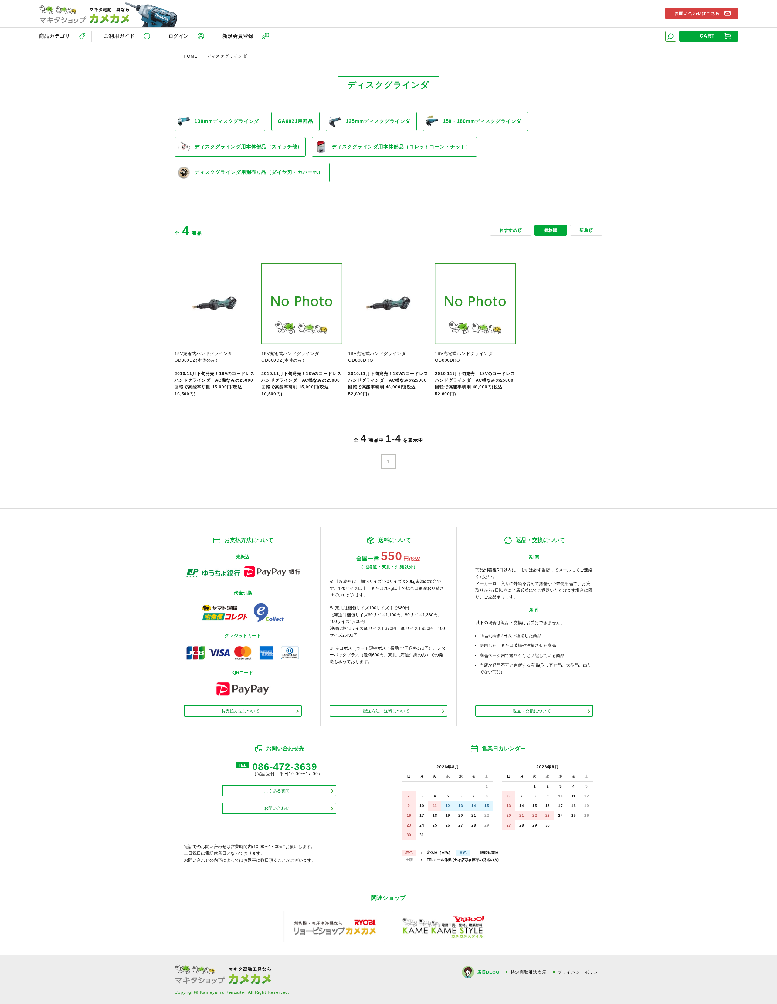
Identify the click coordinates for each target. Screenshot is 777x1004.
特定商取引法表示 (529, 972)
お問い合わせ (277, 808)
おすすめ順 (510, 230)
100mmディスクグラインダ (227, 121)
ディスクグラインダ (226, 56)
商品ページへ (215, 330)
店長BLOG (488, 972)
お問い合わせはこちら (697, 13)
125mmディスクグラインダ (378, 121)
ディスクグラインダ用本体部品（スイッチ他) (247, 146)
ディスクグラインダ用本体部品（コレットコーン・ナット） (401, 146)
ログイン (178, 36)
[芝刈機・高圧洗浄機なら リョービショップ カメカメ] (334, 926)
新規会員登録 (237, 36)
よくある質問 (277, 790)
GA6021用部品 (295, 121)
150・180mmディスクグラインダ (482, 121)
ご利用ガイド (119, 36)
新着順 (586, 230)
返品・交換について (532, 710)
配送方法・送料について (386, 710)
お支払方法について (240, 710)
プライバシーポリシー (580, 972)
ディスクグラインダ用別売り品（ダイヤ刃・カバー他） (259, 172)
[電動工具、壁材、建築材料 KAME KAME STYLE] (443, 926)
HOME (190, 56)
